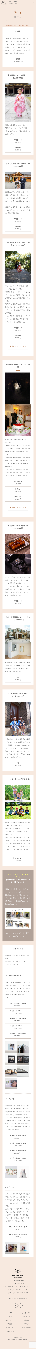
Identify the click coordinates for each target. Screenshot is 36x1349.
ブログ (26, 1324)
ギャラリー (9, 1327)
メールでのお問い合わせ (19, 1298)
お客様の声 (26, 1316)
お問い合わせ (26, 1327)
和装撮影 (9, 1324)
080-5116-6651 (19, 1284)
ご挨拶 (9, 1316)
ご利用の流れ (9, 1331)
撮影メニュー (9, 1320)
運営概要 (26, 1320)
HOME (9, 1313)
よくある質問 (26, 1313)
